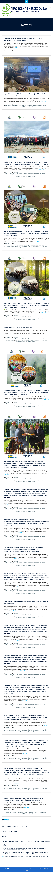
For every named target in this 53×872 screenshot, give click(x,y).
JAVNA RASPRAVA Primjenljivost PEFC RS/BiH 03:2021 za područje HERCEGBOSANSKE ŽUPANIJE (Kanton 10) (27, 841)
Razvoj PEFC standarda (27, 105)
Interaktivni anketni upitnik (9, 831)
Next (8, 819)
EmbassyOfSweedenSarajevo (24, 173)
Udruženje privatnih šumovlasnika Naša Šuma (15, 826)
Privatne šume (15, 105)
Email (27, 870)
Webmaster (15, 50)
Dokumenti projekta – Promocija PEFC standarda (18, 328)
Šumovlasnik (20, 106)
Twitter (26, 868)
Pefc (11, 105)
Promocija (21, 105)
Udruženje (31, 106)
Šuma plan (45, 105)
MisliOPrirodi (7, 175)
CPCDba (16, 173)
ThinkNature (26, 106)
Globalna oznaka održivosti (35, 173)
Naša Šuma (7, 105)
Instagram (31, 868)
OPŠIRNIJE (16, 47)
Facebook (22, 868)
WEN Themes (47, 868)
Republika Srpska (36, 105)
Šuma (41, 105)
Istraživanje (44, 173)
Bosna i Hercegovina (10, 173)
